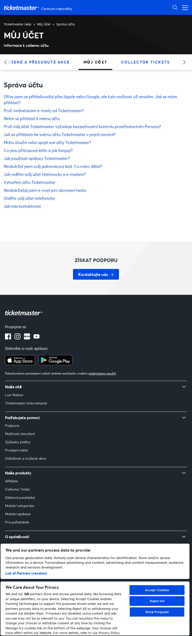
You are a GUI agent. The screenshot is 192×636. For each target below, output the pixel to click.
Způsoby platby (17, 442)
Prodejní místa (16, 450)
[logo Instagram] (17, 337)
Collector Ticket (17, 489)
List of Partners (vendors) (26, 573)
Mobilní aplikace (18, 513)
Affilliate (11, 481)
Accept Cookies (157, 590)
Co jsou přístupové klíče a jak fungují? (38, 150)
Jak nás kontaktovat (22, 206)
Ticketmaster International (26, 403)
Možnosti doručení (20, 433)
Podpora (12, 425)
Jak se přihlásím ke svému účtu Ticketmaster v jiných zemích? (60, 134)
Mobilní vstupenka (19, 505)
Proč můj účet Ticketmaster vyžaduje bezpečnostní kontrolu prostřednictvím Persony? (82, 126)
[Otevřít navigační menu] (183, 7)
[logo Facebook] (8, 337)
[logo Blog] (27, 337)
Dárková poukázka (20, 497)
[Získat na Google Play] (55, 363)
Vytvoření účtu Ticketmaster (30, 182)
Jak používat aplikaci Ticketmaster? (37, 158)
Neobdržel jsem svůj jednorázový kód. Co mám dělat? (53, 166)
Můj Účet (43, 24)
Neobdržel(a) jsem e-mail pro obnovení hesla (45, 190)
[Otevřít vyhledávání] (175, 7)
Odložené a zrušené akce (25, 458)
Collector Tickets (145, 62)
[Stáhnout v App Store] (20, 363)
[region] (95, 589)
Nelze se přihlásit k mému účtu (32, 118)
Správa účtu (65, 24)
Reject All (157, 601)
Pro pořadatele (17, 522)
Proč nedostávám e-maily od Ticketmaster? (44, 110)
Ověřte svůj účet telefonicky (29, 198)
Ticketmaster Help (17, 24)
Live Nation (14, 394)
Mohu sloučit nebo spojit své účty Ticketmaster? (47, 142)
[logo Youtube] (37, 337)
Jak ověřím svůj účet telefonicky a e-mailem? (45, 174)
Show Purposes (157, 612)
